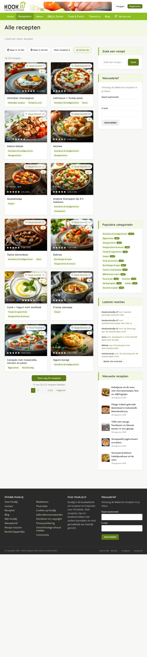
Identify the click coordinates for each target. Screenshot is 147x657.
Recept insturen (13, 527)
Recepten (24, 16)
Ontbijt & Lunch (35, 103)
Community (42, 534)
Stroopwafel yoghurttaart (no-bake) (124, 441)
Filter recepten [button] (62, 50)
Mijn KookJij (11, 518)
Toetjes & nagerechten (17, 312)
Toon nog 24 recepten (49, 378)
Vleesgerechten (14, 155)
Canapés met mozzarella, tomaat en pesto (22, 361)
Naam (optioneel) (110, 97)
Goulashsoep (14, 198)
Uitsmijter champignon (20, 98)
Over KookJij (11, 501)
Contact (9, 506)
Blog (107, 16)
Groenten (128, 279)
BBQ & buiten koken (114, 274)
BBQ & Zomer (55, 16)
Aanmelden (110, 122)
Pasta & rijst (110, 279)
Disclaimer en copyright (49, 518)
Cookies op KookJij (46, 510)
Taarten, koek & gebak (115, 270)
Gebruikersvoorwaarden (49, 514)
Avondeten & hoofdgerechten (66, 103)
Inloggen (120, 6)
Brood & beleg (28, 367)
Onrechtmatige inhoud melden (48, 529)
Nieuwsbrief (11, 523)
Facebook (138, 550)
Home (10, 16)
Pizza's (85, 103)
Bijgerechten (13, 367)
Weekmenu (42, 501)
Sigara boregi (61, 359)
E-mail (105, 108)
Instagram (125, 550)
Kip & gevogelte (112, 283)
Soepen (11, 203)
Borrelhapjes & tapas (62, 259)
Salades (131, 283)
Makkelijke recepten (16, 103)
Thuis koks (42, 506)
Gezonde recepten (113, 288)
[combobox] (114, 62)
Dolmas (57, 254)
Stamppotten (59, 211)
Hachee (57, 146)
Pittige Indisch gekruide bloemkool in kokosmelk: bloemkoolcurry (124, 408)
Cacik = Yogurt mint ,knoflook (24, 307)
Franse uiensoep (62, 307)
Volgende (61, 390)
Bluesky (114, 550)
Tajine (38, 259)
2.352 (50, 390)
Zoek (133, 62)
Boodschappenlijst (15, 531)
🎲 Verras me (123, 16)
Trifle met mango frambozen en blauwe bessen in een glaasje (122, 425)
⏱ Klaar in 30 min (39, 50)
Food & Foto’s (76, 16)
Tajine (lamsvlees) (17, 254)
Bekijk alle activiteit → (114, 361)
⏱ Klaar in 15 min (15, 50)
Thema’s (94, 16)
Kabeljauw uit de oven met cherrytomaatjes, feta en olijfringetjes (125, 391)
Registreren (135, 6)
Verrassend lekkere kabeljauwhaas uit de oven (122, 456)
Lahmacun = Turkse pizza (68, 98)
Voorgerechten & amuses (64, 263)
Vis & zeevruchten (113, 261)
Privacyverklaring (45, 523)
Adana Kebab (15, 146)
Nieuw (39, 16)
